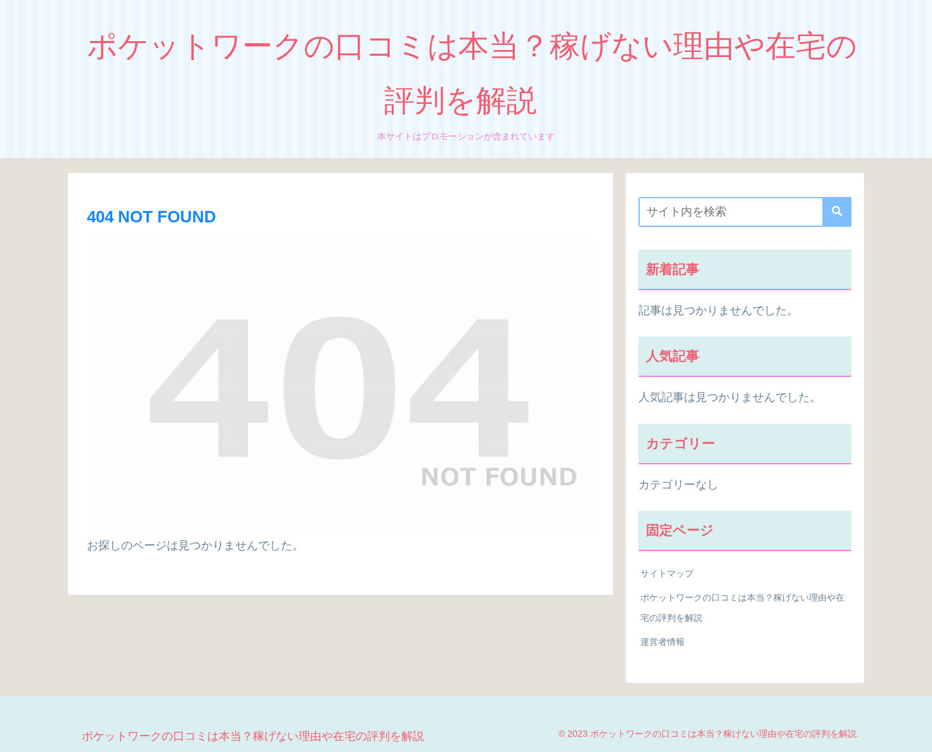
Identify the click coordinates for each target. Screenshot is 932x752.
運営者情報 (662, 642)
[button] (836, 212)
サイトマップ (667, 573)
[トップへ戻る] (913, 733)
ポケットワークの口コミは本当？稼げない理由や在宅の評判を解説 (742, 607)
